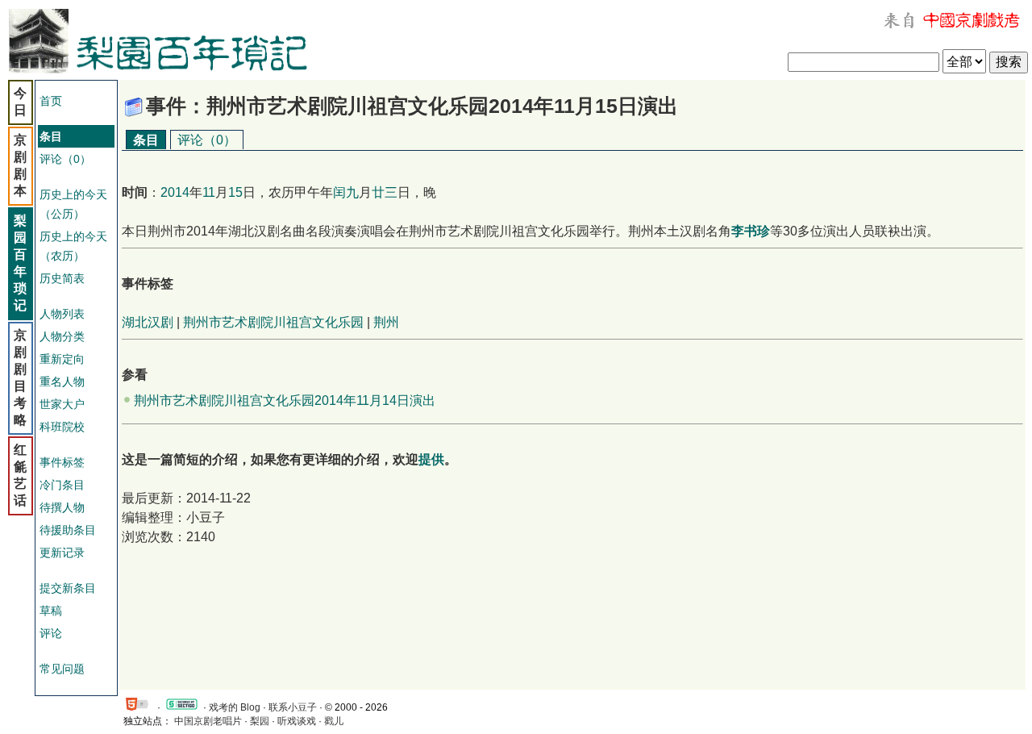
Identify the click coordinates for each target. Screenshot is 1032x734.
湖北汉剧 (147, 322)
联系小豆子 (292, 707)
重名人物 (62, 381)
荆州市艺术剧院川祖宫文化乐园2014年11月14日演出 (284, 400)
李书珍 (750, 231)
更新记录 (62, 552)
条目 (146, 140)
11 (208, 192)
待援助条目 (68, 529)
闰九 (346, 192)
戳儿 (333, 721)
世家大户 (62, 404)
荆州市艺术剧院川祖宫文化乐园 (273, 322)
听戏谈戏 (296, 721)
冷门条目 (62, 484)
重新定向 (62, 358)
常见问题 (62, 668)
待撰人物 (62, 507)
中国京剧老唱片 (208, 721)
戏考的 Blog (234, 707)
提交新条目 (68, 588)
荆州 (386, 322)
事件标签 (62, 462)
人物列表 (62, 313)
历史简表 (62, 278)
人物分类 (62, 336)
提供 (431, 459)
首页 (51, 100)
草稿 (51, 610)
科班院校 (62, 426)
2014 (174, 192)
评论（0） (65, 158)
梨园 (259, 721)
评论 (51, 633)
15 (235, 192)
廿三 (384, 192)
